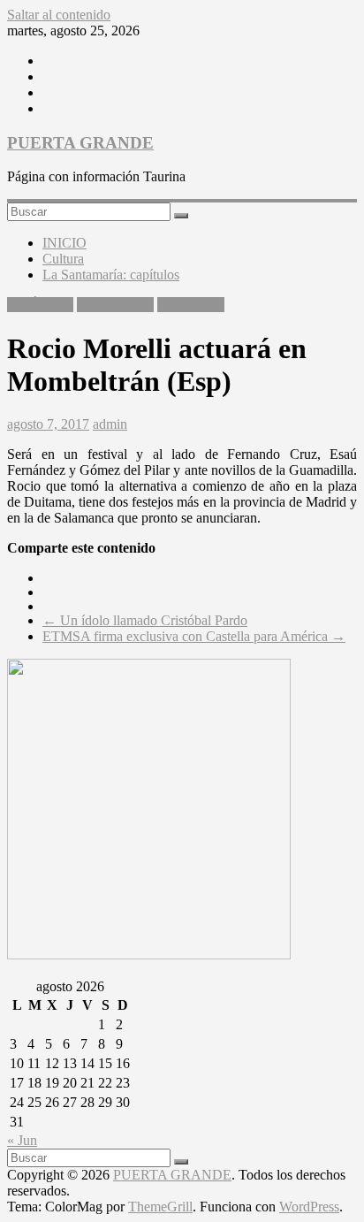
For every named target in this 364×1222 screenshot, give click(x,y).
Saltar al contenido (58, 14)
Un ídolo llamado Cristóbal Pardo (144, 620)
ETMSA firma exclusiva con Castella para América (193, 636)
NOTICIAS (190, 304)
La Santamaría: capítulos (110, 274)
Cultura (63, 258)
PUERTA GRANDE (80, 143)
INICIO (64, 242)
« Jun (22, 1140)
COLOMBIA (115, 304)
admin (110, 424)
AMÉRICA (40, 304)
